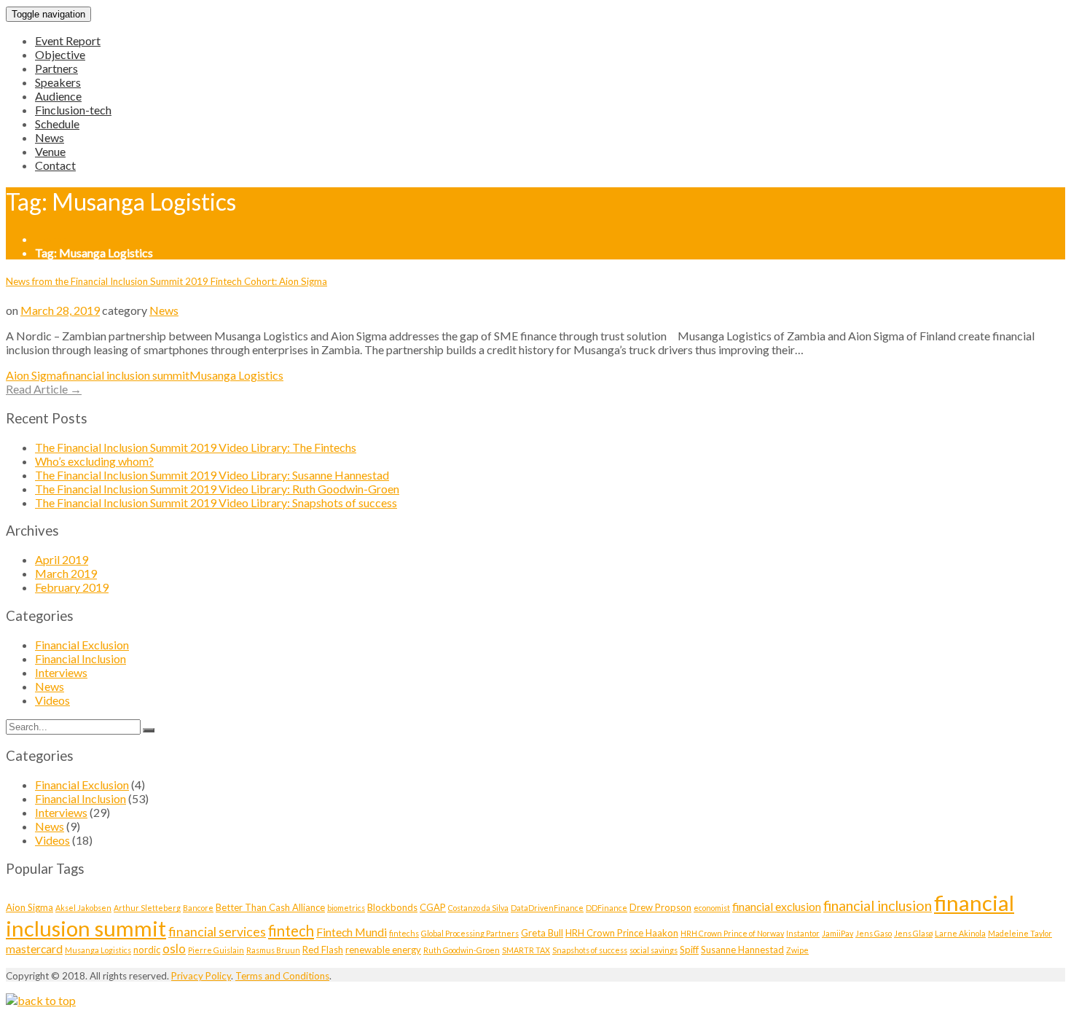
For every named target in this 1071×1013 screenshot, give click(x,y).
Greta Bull (542, 933)
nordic (146, 949)
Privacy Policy (201, 976)
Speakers (58, 82)
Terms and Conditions (282, 976)
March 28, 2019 (60, 310)
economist (712, 907)
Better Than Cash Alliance (270, 907)
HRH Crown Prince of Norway (732, 933)
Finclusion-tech (73, 110)
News (49, 137)
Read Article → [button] (44, 389)
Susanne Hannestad (742, 949)
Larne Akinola (960, 933)
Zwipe (797, 950)
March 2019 (66, 573)
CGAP (433, 907)
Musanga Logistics (236, 375)
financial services (217, 931)
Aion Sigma (34, 375)
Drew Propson (660, 907)
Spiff (689, 949)
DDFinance (606, 907)
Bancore (198, 907)
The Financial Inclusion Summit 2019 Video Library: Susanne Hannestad (212, 475)
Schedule (57, 123)
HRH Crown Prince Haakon (621, 933)
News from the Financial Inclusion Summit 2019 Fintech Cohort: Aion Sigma (166, 281)
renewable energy (383, 949)
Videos (52, 700)
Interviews (61, 672)
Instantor (803, 933)
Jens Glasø (913, 933)
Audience (58, 96)
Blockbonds (392, 907)
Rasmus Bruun (273, 950)
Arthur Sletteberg (147, 907)
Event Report (68, 40)
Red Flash (322, 949)
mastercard (34, 948)
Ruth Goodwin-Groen (461, 950)
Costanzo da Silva (478, 907)
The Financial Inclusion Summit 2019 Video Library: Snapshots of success (216, 502)
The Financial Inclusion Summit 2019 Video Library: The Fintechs (195, 447)
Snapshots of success (589, 950)
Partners (56, 68)
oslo (174, 948)
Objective (60, 54)
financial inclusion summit (125, 375)
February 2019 (72, 587)
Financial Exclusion (82, 645)
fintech (291, 930)
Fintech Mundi (351, 932)
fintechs (404, 933)
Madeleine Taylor (1020, 933)
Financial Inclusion (80, 658)
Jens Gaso (873, 933)
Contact (55, 165)
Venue (50, 151)
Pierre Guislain (216, 950)
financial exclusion (776, 906)
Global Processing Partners (470, 933)
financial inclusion (877, 905)
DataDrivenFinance (547, 907)
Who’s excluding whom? (94, 461)
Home (50, 239)
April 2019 (61, 559)
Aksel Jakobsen (83, 907)
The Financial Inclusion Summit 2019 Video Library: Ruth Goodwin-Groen (217, 489)
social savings (653, 950)
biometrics (346, 907)
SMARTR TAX (526, 950)
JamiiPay (837, 933)
